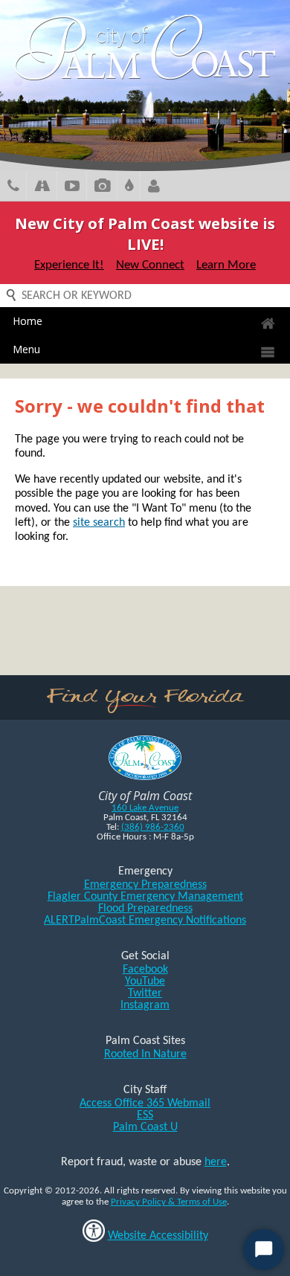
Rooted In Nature (145, 1054)
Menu (26, 349)
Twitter (145, 993)
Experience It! (69, 265)
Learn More (226, 265)
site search (99, 523)
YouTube (145, 981)
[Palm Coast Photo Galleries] (102, 188)
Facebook (145, 970)
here (215, 1162)
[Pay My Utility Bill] (129, 188)
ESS (145, 1115)
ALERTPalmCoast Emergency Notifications (145, 921)
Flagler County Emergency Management (145, 897)
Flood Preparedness (145, 909)
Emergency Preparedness (145, 885)
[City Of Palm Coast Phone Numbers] (13, 188)
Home (27, 321)
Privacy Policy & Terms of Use (169, 1202)
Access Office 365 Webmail (145, 1103)
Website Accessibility (158, 1236)
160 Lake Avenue (145, 808)
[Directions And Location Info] (42, 188)
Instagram (145, 1005)
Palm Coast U (145, 1127)
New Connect (150, 265)
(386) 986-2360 (152, 827)
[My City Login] (154, 188)
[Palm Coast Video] (72, 188)
